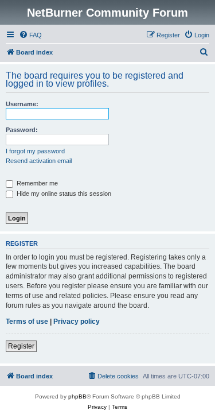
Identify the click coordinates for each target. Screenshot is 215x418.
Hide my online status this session (63, 193)
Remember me (36, 183)
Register (21, 346)
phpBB (77, 396)
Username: (22, 103)
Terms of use (27, 322)
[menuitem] (30, 35)
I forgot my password (35, 151)
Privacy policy (76, 322)
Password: (22, 129)
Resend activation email (39, 160)
